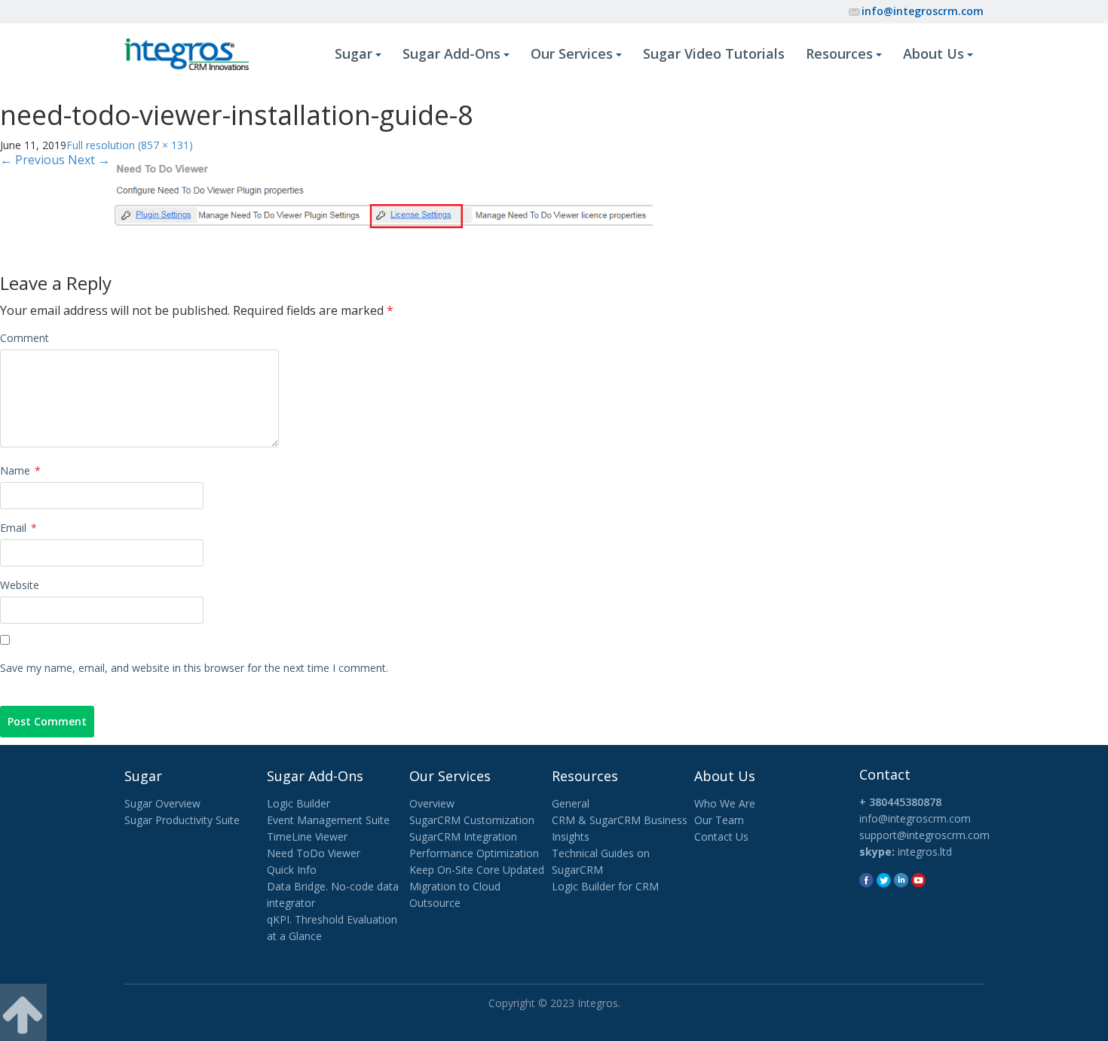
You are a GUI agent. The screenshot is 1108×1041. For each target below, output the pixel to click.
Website (19, 585)
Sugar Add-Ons (451, 53)
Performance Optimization (474, 853)
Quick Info (292, 869)
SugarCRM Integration (463, 836)
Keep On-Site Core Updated (476, 869)
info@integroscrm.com (923, 11)
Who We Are (724, 803)
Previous (32, 159)
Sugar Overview (162, 803)
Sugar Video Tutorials (714, 53)
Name (20, 470)
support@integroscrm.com (924, 835)
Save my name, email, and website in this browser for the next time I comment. (194, 668)
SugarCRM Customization (471, 820)
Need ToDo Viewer (313, 853)
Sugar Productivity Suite (182, 820)
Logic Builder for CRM (605, 886)
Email (18, 527)
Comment (24, 338)
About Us (933, 53)
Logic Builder (298, 803)
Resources (839, 53)
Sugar (353, 53)
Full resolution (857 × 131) (129, 145)
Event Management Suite (328, 820)
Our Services (572, 53)
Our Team (719, 820)
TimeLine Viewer (307, 836)
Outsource (435, 903)
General (570, 803)
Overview (432, 803)
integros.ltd (925, 851)
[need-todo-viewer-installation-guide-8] (383, 193)
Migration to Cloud (454, 886)
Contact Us (721, 836)
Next (89, 159)
